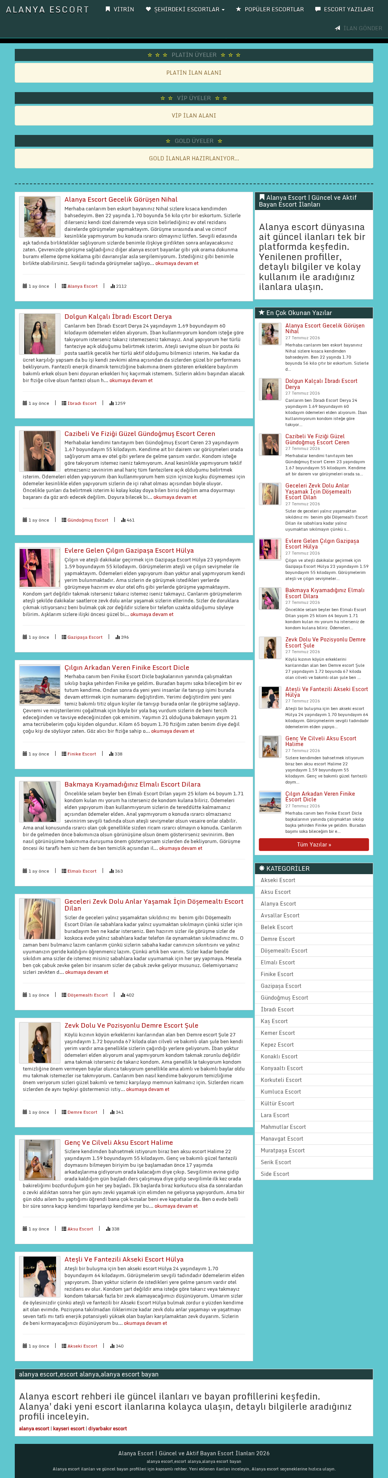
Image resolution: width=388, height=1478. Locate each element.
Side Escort (275, 1173)
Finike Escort (81, 753)
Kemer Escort (278, 1032)
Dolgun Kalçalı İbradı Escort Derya (118, 316)
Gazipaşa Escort (85, 637)
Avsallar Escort (280, 915)
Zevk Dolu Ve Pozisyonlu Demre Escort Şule (131, 1025)
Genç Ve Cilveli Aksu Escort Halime (118, 1142)
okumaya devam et (176, 263)
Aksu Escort (80, 1228)
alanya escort (34, 1428)
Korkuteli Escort (281, 1079)
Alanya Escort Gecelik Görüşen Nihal (121, 199)
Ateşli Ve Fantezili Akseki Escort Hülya (124, 1259)
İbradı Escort (82, 403)
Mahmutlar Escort (283, 1126)
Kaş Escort (274, 1021)
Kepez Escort (277, 1044)
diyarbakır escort (107, 1428)
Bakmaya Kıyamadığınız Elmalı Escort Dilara (132, 784)
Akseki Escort (82, 1345)
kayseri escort (68, 1428)
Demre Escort (82, 1112)
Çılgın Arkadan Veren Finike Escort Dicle (126, 667)
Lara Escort (275, 1115)
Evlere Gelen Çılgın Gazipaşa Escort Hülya (129, 550)
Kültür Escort (277, 1103)
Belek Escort (277, 927)
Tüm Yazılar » (314, 844)
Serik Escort (276, 1162)
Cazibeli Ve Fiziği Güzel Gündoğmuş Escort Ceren (139, 433)
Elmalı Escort (82, 871)
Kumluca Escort (281, 1091)
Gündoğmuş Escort (87, 519)
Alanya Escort (48, 9)
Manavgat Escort (282, 1138)
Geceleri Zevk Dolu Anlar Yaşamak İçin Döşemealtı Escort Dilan (154, 905)
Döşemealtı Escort (87, 994)
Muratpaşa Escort (283, 1150)
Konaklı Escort (279, 1056)
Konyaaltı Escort (282, 1068)
